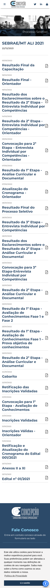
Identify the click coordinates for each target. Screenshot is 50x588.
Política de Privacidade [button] (15, 576)
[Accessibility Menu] (45, 584)
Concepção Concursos (18, 4)
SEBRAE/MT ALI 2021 (23, 43)
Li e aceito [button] (25, 583)
